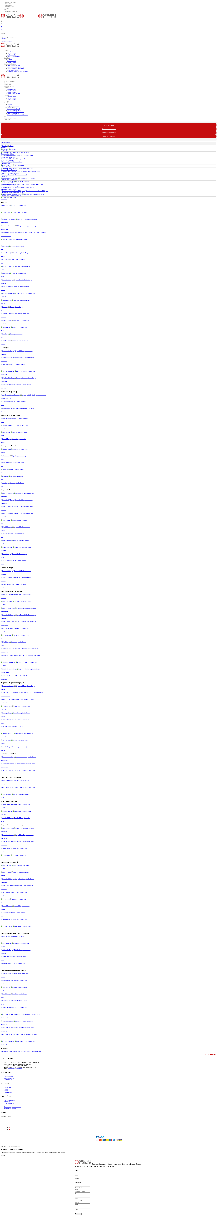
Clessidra (2, 330)
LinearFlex (3, 797)
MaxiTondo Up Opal (5, 1017)
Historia (6, 1089)
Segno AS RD (3, 510)
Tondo (2, 262)
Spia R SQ (3, 638)
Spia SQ (2, 564)
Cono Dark (3, 303)
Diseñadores (7, 3)
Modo (2, 466)
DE (2, 29)
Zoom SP (2, 990)
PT (1, 32)
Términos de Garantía (10, 1108)
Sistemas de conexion (5, 1054)
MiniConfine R (4, 679)
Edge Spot (3, 723)
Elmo (2, 337)
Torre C (2, 587)
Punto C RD (3, 574)
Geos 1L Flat (3, 807)
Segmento (3, 242)
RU (2, 30)
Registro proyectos (9, 1103)
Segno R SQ (3, 604)
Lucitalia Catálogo (9, 1078)
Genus (2, 367)
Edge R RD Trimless (5, 658)
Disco (2, 249)
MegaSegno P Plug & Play (6, 398)
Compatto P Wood (4, 222)
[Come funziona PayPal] (108, 1143)
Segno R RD (3, 598)
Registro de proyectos (13, 106)
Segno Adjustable (4, 625)
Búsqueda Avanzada (6, 41)
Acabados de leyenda (10, 2)
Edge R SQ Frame (4, 665)
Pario (2, 729)
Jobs (5, 9)
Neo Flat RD (3, 821)
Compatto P (3, 317)
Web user (9, 104)
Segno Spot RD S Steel (5, 696)
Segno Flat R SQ (4, 618)
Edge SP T (3, 977)
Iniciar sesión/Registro (10, 64)
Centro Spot (3, 709)
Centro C (2, 442)
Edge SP (2, 983)
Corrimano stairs (4, 767)
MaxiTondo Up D (4, 1037)
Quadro (2, 276)
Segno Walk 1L (4, 831)
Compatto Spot (4, 736)
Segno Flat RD (4, 496)
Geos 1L (2, 851)
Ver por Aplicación (109, 125)
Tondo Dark (3, 269)
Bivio (2, 472)
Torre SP (2, 1004)
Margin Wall (3, 550)
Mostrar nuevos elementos (109, 129)
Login (76, 1178)
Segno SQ (3, 875)
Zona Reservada (8, 103)
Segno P (2, 208)
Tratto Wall (3, 784)
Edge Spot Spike (4, 381)
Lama (2, 486)
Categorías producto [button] (6, 142)
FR (1, 27)
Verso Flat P (3, 323)
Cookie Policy (8, 1092)
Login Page (7, 119)
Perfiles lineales (11, 55)
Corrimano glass (4, 773)
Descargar (6, 8)
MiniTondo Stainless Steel (6, 236)
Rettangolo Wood (4, 229)
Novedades (7, 58)
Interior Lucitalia (11, 53)
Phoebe (2, 405)
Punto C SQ (3, 581)
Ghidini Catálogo (8, 1076)
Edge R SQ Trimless (5, 672)
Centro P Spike (4, 361)
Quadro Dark (3, 283)
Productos (6, 50)
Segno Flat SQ (4, 503)
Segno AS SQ (3, 516)
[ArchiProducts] (7, 1128)
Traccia (2, 966)
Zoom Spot (3, 716)
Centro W (3, 428)
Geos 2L (2, 858)
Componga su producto (10, 11)
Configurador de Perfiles (108, 136)
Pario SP (2, 997)
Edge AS (2, 523)
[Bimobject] (7, 1130)
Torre (2, 479)
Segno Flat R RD (4, 611)
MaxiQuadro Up (4, 1044)
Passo (2, 537)
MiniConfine (3, 953)
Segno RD (3, 868)
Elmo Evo (3, 344)
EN (2, 24)
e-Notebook (7, 1101)
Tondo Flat (3, 290)
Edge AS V (3, 530)
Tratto (2, 939)
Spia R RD (3, 631)
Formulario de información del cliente (17, 71)
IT (1, 26)
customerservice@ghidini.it (14, 1068)
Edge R (2, 645)
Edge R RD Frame (4, 652)
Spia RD (2, 557)
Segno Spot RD (4, 689)
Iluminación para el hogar (108, 132)
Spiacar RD (3, 909)
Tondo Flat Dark (4, 296)
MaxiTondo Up (4, 1031)
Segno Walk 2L (4, 838)
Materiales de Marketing (13, 56)
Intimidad (6, 1090)
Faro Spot (3, 743)
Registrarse (78, 1214)
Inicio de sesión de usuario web (15, 68)
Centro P (2, 215)
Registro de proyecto (13, 70)
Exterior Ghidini (11, 52)
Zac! (2, 310)
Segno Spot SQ (4, 702)
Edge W (2, 459)
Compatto (3, 452)
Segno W (2, 422)
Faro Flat (3, 750)
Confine (2, 960)
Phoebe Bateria (4, 411)
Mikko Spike (3, 388)
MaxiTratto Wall (4, 790)
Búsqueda (3, 38)
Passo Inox (3, 543)
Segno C (2, 435)
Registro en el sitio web (13, 65)
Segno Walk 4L (4, 845)
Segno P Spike (3, 354)
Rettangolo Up (4, 1024)
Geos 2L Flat (3, 814)
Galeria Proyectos (9, 6)
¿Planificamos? (8, 5)
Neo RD (2, 895)
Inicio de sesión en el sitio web (15, 67)
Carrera (2, 916)
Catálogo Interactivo (9, 1100)
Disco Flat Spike (4, 374)
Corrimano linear (4, 760)
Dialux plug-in (8, 1079)
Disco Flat (3, 256)
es (1, 23)
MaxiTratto (3, 946)
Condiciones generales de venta (12, 1107)
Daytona (2, 922)
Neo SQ (2, 902)
